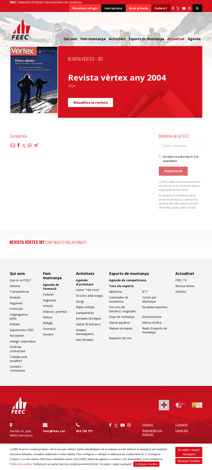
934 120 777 (84, 431)
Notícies (180, 291)
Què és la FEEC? (20, 280)
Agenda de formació (51, 287)
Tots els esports (121, 286)
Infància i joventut (55, 312)
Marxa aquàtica (119, 322)
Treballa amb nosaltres (18, 359)
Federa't (161, 8)
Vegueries (16, 303)
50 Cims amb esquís (89, 296)
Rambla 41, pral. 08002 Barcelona (21, 433)
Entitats (15, 324)
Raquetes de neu (120, 338)
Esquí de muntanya (122, 317)
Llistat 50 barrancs (88, 324)
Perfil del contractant (17, 349)
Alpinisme (115, 291)
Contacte (181, 425)
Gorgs (80, 301)
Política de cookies (21, 464)
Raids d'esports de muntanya (154, 330)
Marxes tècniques (121, 328)
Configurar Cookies (146, 464)
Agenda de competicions (127, 280)
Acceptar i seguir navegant (189, 452)
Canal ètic (181, 430)
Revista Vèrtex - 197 (85, 59)
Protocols (16, 309)
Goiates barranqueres (85, 332)
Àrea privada (138, 8)
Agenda (194, 39)
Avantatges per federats (152, 432)
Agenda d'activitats (84, 282)
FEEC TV (181, 280)
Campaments (85, 313)
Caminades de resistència (118, 299)
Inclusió (48, 306)
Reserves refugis (85, 8)
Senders (48, 334)
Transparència (19, 291)
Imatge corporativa (22, 341)
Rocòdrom (17, 336)
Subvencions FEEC (22, 330)
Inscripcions (113, 8)
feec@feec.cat (54, 431)
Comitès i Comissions (17, 369)
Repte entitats (85, 307)
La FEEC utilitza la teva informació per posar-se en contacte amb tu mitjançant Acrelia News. (179, 186)
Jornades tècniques (88, 318)
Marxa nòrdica (151, 322)
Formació (49, 329)
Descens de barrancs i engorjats (122, 309)
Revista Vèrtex (184, 286)
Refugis (48, 323)
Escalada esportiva (154, 307)
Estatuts (15, 297)
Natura (47, 317)
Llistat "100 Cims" (88, 290)
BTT (145, 291)
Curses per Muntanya (149, 299)
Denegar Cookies (188, 461)
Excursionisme (151, 317)
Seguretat (49, 300)
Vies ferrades (84, 340)
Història (15, 286)
